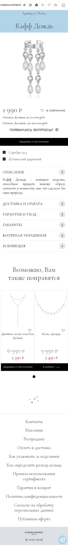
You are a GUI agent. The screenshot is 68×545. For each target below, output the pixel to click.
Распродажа (34, 439)
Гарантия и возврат (34, 487)
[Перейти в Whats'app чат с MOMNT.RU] (62, 539)
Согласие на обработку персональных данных (34, 507)
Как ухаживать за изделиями (34, 456)
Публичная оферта (34, 519)
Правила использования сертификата (34, 476)
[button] (34, 376)
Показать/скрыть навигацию (63, 5)
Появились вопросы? (31, 129)
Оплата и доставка (34, 447)
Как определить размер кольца (34, 465)
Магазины (34, 430)
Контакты (34, 421)
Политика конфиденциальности (34, 496)
